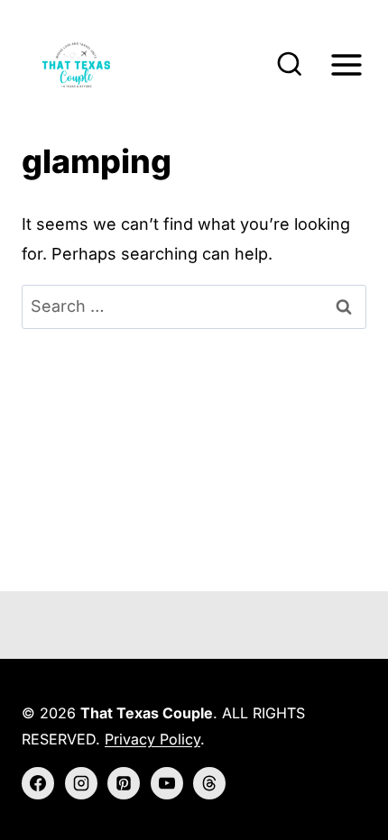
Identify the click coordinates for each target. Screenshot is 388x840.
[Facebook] (38, 783)
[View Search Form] (289, 64)
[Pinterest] (123, 783)
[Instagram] (81, 783)
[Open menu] (346, 64)
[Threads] (209, 783)
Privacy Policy (152, 739)
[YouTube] (167, 783)
